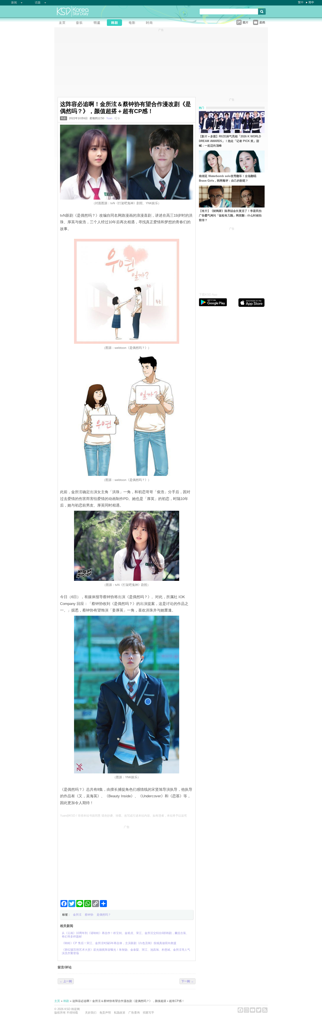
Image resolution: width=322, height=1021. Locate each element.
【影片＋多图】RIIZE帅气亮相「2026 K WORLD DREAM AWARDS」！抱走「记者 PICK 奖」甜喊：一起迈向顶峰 (230, 141)
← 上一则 (66, 981)
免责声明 (105, 1012)
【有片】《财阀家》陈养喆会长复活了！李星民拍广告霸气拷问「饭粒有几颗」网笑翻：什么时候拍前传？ (230, 215)
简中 (311, 2)
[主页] (63, 23)
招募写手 (148, 1012)
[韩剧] (115, 23)
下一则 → (187, 981)
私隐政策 (119, 1012)
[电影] (133, 23)
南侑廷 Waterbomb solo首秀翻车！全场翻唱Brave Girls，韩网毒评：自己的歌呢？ (227, 178)
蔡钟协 (89, 914)
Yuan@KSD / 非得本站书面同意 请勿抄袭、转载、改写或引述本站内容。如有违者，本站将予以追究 (123, 815)
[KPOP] (80, 23)
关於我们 (90, 1012)
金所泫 (77, 914)
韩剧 (63, 118)
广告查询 (134, 1012)
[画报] (150, 23)
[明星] (98, 23)
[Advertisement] (126, 861)
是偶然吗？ (104, 914)
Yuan (109, 118)
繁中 (301, 2)
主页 (57, 1001)
